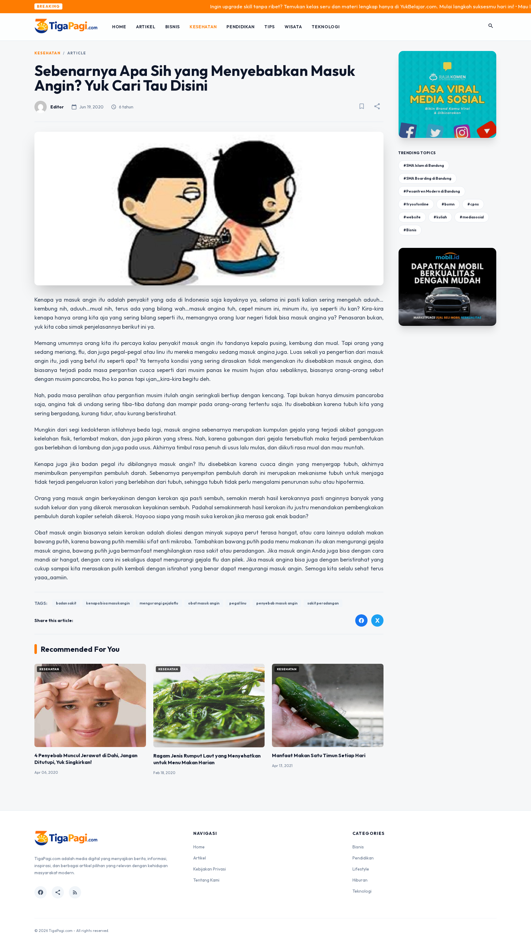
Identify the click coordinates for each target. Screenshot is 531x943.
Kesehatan (203, 26)
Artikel (145, 26)
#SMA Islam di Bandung (423, 165)
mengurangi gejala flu (159, 603)
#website (412, 217)
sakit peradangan (323, 603)
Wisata (293, 26)
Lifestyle (360, 869)
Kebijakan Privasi (209, 869)
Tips (269, 26)
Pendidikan (240, 26)
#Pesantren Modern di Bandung (431, 191)
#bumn (448, 204)
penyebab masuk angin (276, 603)
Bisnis (172, 26)
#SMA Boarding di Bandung (427, 178)
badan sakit (66, 603)
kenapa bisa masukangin (108, 603)
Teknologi (326, 26)
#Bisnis (409, 230)
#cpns (473, 204)
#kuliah (440, 217)
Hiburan (360, 880)
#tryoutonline (416, 204)
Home (119, 26)
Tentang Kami (206, 880)
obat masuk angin (203, 603)
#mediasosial (472, 217)
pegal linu (237, 603)
